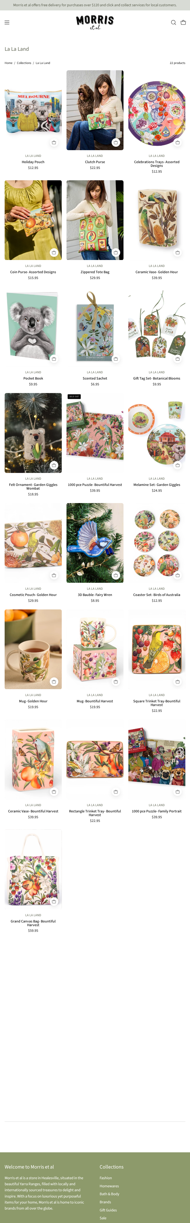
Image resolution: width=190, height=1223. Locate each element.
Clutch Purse (95, 162)
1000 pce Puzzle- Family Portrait (157, 811)
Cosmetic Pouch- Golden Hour (33, 595)
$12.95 (33, 168)
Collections (24, 63)
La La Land (33, 156)
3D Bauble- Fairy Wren (95, 595)
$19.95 (33, 707)
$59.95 (33, 931)
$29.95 (95, 278)
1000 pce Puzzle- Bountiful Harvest (95, 485)
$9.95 (33, 384)
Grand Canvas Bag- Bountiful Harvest (33, 923)
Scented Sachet (95, 378)
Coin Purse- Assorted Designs (33, 272)
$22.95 (95, 168)
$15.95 (33, 278)
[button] (173, 22)
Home (9, 63)
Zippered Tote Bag (95, 272)
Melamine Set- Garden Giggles (156, 485)
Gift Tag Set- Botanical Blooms (156, 378)
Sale (103, 1218)
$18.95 (33, 494)
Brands (105, 1202)
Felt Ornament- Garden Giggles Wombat (33, 487)
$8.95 (95, 601)
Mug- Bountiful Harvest (95, 701)
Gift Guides (108, 1210)
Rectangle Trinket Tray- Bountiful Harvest (95, 813)
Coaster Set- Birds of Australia (156, 595)
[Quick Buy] (54, 142)
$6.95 (95, 384)
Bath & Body (109, 1194)
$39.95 (157, 278)
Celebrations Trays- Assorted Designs (157, 164)
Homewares (109, 1186)
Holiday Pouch (33, 162)
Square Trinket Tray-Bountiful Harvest (156, 703)
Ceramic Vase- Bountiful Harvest (33, 811)
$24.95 (157, 491)
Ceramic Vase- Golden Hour (157, 272)
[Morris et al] (95, 22)
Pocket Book (33, 378)
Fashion (106, 1178)
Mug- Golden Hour (33, 701)
